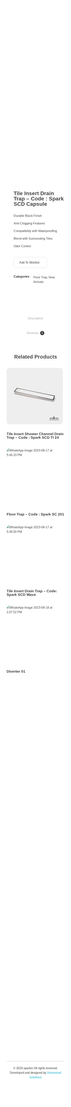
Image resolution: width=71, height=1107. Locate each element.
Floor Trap (40, 277)
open (64, 127)
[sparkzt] (23, 91)
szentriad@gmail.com (51, 63)
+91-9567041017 (47, 26)
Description (35, 318)
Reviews (35, 333)
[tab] (35, 318)
